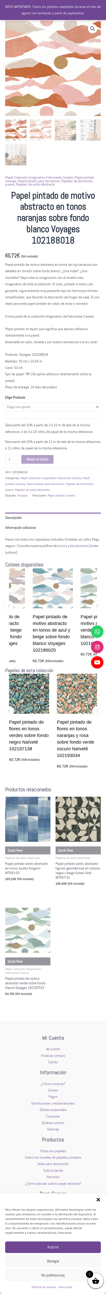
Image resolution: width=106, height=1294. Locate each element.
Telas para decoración (53, 1164)
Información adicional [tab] (20, 527)
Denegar (53, 1261)
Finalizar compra (53, 1056)
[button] (98, 1199)
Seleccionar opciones (23, 888)
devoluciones (79, 546)
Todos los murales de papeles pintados (53, 1157)
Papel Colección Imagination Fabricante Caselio (39, 177)
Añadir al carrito (37, 459)
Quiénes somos (53, 1123)
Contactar (53, 1116)
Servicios (53, 1177)
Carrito (53, 1062)
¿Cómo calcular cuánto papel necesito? (53, 1183)
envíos (62, 546)
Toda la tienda (53, 1170)
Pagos (53, 1097)
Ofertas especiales (53, 1110)
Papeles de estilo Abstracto (35, 184)
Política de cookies (44, 1287)
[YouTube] (97, 662)
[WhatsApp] (97, 631)
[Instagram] (97, 647)
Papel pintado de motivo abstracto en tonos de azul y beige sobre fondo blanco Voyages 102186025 (38, 633)
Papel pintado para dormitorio (38, 181)
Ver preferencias (53, 1275)
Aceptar (53, 1247)
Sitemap (53, 1129)
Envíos (53, 1090)
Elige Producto (15, 397)
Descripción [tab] (13, 517)
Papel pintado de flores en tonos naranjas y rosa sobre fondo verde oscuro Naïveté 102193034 (63, 739)
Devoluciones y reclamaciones (53, 1103)
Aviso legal (65, 1287)
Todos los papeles (53, 1151)
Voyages (22, 495)
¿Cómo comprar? (53, 1084)
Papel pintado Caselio (61, 495)
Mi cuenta (53, 1049)
